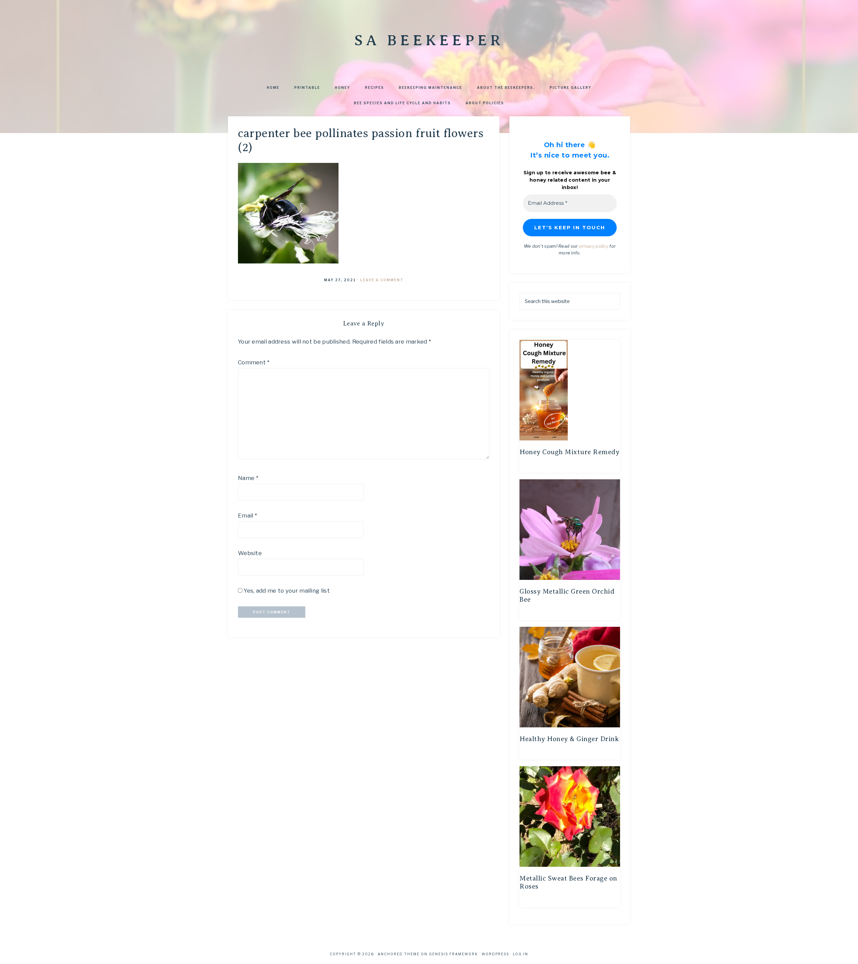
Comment (254, 362)
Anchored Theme (399, 954)
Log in (520, 954)
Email (247, 515)
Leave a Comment (382, 280)
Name (248, 478)
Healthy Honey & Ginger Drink (569, 739)
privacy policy (593, 246)
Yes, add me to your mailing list (286, 590)
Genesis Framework (453, 954)
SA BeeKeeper (429, 40)
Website (250, 553)
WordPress (495, 954)
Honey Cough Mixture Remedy (569, 452)
